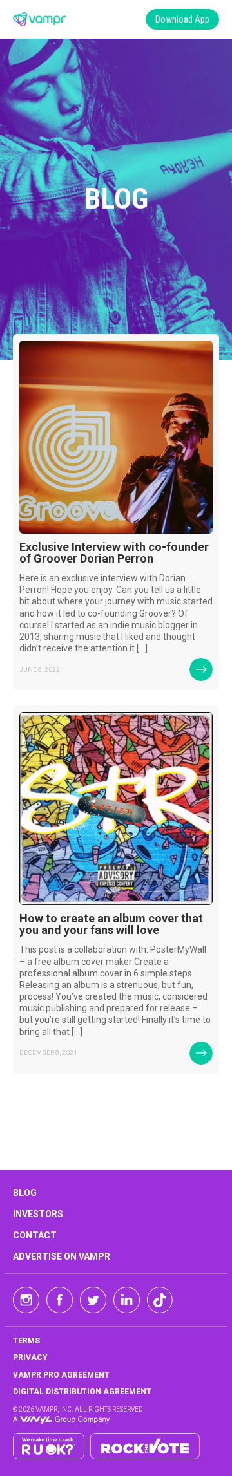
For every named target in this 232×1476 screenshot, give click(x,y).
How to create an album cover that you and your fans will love (111, 924)
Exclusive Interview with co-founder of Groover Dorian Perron (114, 552)
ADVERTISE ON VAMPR (61, 1256)
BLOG (25, 1193)
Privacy (30, 1357)
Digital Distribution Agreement (82, 1391)
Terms (26, 1340)
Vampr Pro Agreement (61, 1374)
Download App (182, 19)
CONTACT (35, 1235)
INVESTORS (38, 1214)
